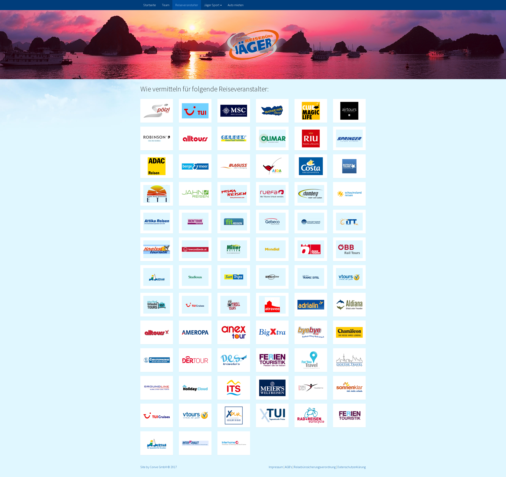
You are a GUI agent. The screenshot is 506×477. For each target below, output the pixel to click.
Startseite (149, 5)
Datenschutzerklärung (351, 467)
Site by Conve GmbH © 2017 (158, 467)
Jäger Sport (212, 5)
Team (165, 5)
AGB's (288, 467)
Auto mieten (236, 5)
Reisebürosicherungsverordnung (315, 467)
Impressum (276, 467)
